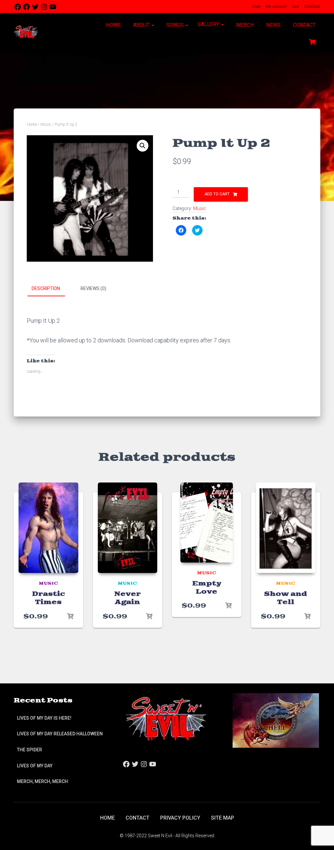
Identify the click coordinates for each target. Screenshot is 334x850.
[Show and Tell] (286, 527)
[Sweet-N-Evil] (26, 33)
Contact (303, 25)
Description (46, 288)
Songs (175, 25)
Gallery (209, 24)
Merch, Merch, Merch (42, 781)
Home (113, 25)
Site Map (222, 818)
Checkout (311, 6)
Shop (256, 6)
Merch (244, 25)
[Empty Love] (206, 522)
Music (45, 124)
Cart (295, 6)
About (141, 25)
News (273, 25)
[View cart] (312, 41)
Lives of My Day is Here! (44, 718)
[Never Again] (128, 527)
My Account (276, 6)
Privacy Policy (180, 818)
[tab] (51, 288)
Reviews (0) (93, 288)
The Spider (29, 749)
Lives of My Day (35, 765)
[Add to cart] (70, 616)
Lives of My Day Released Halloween (60, 733)
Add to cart (217, 194)
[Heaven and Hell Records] (276, 720)
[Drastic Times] (48, 527)
